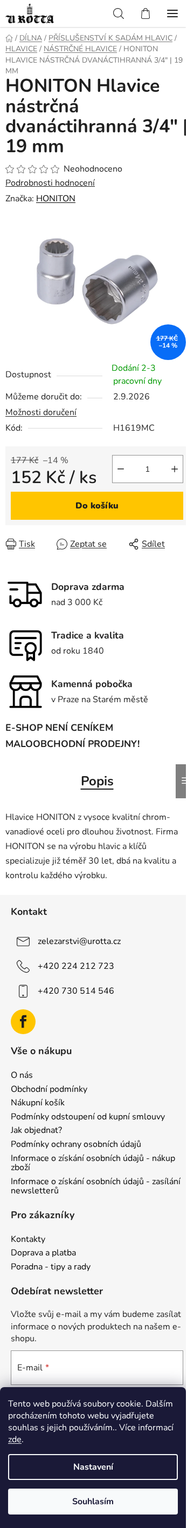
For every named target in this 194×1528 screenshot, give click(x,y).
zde (15, 1439)
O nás (22, 1076)
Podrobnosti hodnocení (50, 183)
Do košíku (97, 506)
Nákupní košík (38, 1103)
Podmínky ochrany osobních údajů (76, 1145)
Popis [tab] (97, 781)
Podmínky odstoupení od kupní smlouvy (88, 1117)
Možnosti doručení (41, 412)
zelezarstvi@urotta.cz (79, 941)
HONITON (55, 199)
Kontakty (28, 1240)
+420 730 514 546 (76, 991)
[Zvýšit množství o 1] (175, 469)
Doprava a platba (43, 1253)
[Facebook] (23, 1021)
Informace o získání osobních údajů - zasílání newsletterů (96, 1186)
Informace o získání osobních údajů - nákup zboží (93, 1163)
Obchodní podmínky (49, 1090)
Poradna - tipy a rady (51, 1267)
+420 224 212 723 (76, 966)
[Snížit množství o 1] (121, 469)
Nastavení (93, 1467)
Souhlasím (93, 1501)
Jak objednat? (36, 1131)
